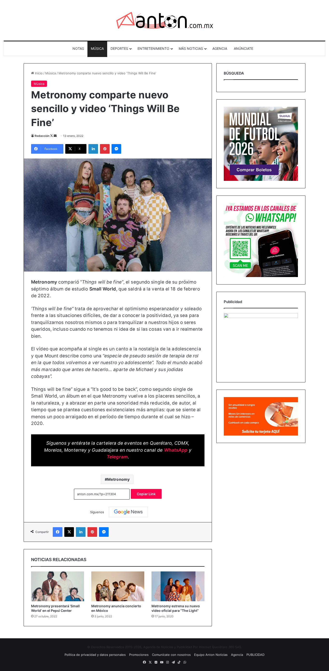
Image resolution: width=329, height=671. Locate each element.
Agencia (237, 655)
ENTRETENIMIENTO (153, 48)
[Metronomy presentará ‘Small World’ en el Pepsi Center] (57, 586)
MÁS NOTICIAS (191, 48)
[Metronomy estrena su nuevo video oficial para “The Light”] (177, 586)
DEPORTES (119, 48)
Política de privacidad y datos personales (95, 655)
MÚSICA (97, 48)
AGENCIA (219, 48)
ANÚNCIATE (243, 48)
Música (50, 73)
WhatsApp (176, 450)
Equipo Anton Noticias (211, 655)
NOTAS (78, 48)
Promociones (139, 655)
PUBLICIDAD (255, 655)
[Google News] (128, 512)
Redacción (42, 136)
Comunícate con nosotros (171, 655)
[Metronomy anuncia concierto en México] (117, 586)
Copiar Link (146, 494)
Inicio (38, 73)
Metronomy (118, 479)
